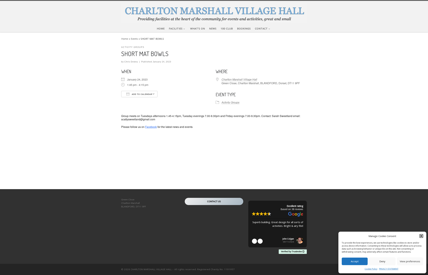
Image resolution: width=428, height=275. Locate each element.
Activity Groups (230, 102)
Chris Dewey (131, 62)
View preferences (410, 261)
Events (134, 38)
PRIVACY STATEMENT (388, 268)
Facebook (151, 127)
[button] (421, 236)
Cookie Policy (371, 268)
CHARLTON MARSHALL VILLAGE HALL (151, 269)
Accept (355, 261)
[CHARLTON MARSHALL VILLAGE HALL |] (214, 12)
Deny (382, 261)
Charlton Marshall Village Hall (239, 79)
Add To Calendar (141, 94)
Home (124, 38)
